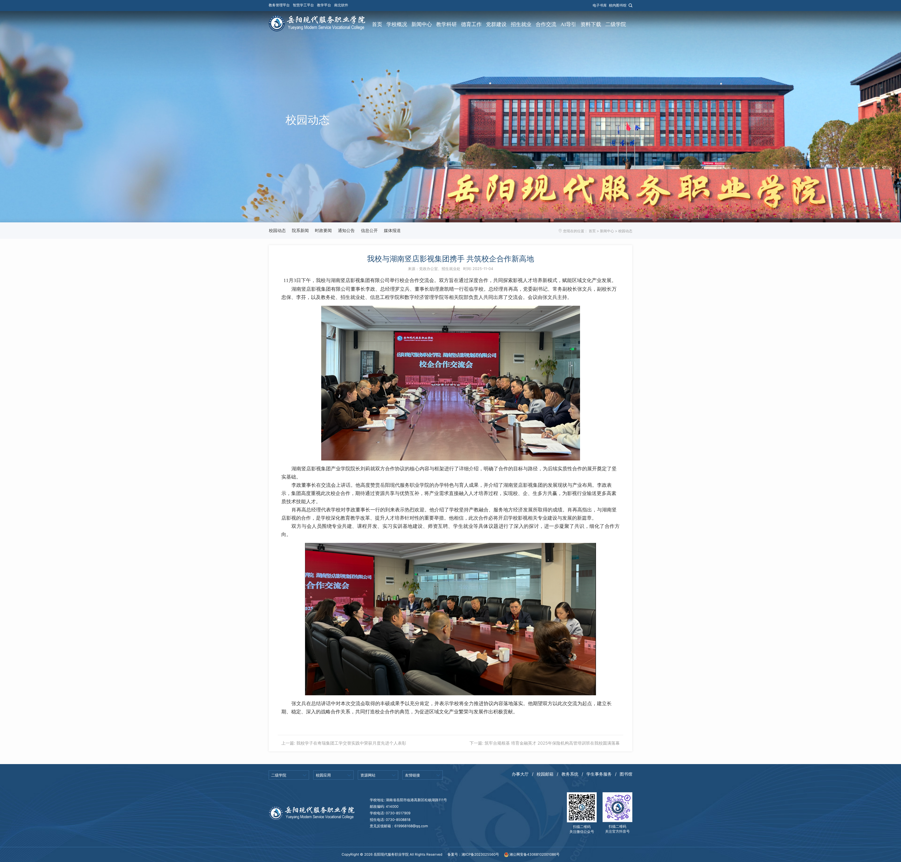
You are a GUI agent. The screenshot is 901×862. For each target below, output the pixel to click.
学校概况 (396, 24)
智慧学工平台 (303, 5)
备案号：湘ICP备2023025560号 (473, 854)
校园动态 (277, 230)
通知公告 (346, 230)
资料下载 (590, 24)
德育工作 (471, 24)
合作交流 (546, 24)
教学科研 (446, 24)
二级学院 (615, 24)
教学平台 (324, 5)
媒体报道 (392, 230)
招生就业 (521, 24)
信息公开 (369, 230)
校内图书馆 (617, 5)
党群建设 (496, 24)
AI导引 (568, 24)
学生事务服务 (599, 774)
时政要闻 (323, 230)
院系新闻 (300, 230)
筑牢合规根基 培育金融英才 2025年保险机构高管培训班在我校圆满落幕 (552, 743)
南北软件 (341, 5)
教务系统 (569, 774)
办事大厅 (520, 774)
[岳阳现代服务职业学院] (317, 22)
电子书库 (600, 5)
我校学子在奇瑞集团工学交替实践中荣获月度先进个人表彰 (351, 743)
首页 (377, 24)
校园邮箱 (545, 774)
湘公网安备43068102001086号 (534, 854)
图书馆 (626, 774)
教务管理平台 (279, 5)
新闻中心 (421, 24)
